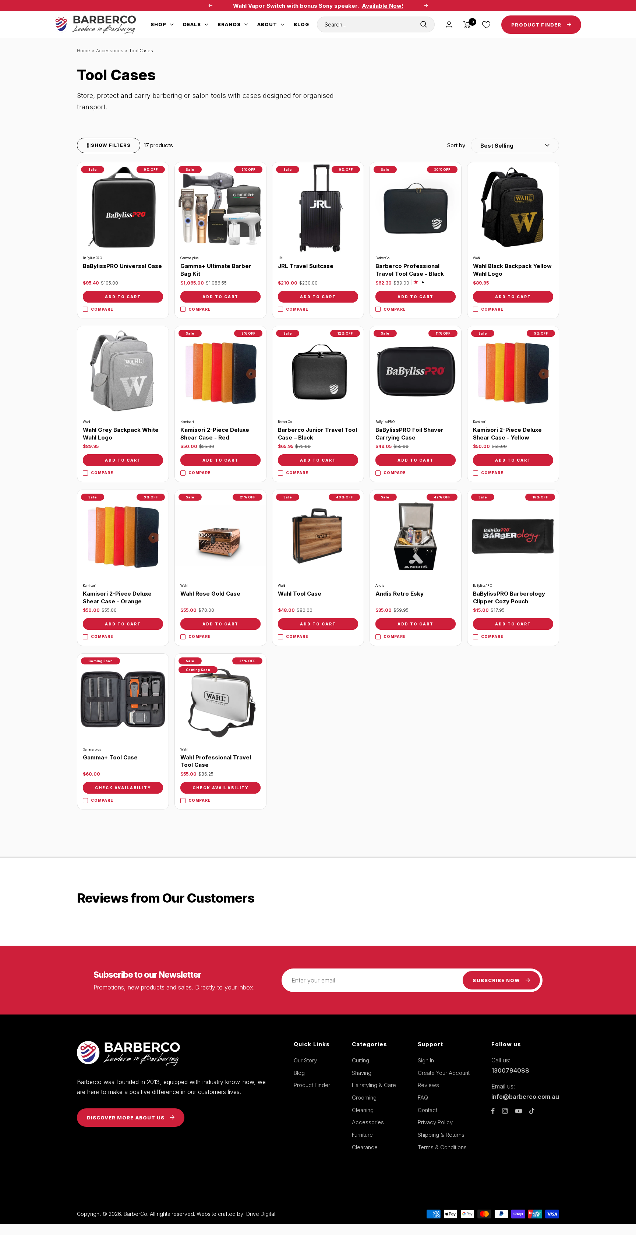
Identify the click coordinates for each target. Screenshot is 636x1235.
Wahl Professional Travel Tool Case (215, 761)
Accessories (109, 50)
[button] (503, 145)
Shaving (361, 1072)
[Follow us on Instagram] (505, 1111)
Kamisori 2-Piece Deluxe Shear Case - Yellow (507, 433)
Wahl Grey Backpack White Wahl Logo (121, 433)
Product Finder (312, 1084)
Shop (158, 24)
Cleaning (363, 1110)
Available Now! (382, 5)
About (267, 24)
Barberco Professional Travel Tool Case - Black (409, 269)
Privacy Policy (435, 1122)
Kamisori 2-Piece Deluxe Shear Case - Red (214, 433)
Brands (229, 24)
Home (83, 50)
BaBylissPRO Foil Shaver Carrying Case (409, 433)
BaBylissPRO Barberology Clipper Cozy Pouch (509, 597)
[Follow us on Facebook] (493, 1111)
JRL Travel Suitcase (305, 265)
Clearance (365, 1147)
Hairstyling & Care (374, 1084)
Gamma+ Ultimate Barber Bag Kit (215, 269)
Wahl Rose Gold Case (210, 593)
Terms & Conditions (442, 1147)
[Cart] (467, 24)
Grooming (364, 1097)
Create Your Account (444, 1072)
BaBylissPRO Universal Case (122, 265)
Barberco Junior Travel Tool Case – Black (317, 433)
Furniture (362, 1134)
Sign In (426, 1060)
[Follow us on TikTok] (531, 1111)
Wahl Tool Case (299, 593)
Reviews (428, 1084)
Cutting (360, 1060)
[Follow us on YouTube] (518, 1111)
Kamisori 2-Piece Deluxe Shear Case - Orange (117, 597)
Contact (427, 1110)
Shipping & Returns (441, 1134)
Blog (301, 24)
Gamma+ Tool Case (110, 757)
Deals (192, 24)
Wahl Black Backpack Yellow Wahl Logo (512, 269)
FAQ (423, 1097)
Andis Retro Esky (399, 593)
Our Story (305, 1060)
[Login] (449, 24)
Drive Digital (260, 1214)
